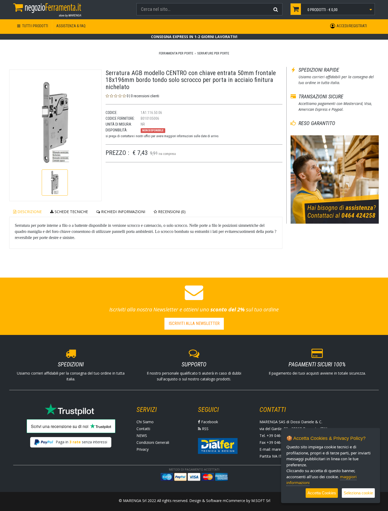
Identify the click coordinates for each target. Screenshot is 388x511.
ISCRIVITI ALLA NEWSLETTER (194, 323)
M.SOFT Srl (260, 500)
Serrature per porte (213, 53)
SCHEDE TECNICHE (71, 211)
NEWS (141, 435)
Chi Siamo (145, 421)
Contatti (143, 428)
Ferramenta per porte (176, 53)
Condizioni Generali (152, 442)
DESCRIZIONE (29, 211)
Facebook (209, 421)
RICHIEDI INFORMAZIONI (122, 211)
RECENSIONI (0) (171, 211)
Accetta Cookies (321, 493)
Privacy (142, 449)
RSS (205, 428)
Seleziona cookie (358, 493)
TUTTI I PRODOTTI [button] (34, 26)
